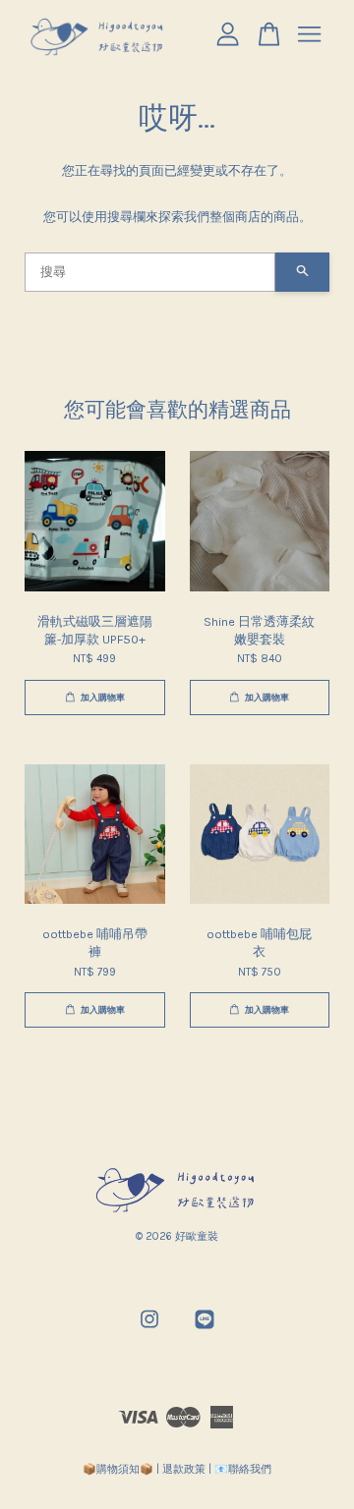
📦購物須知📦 (118, 1469)
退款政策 (184, 1469)
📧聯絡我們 (242, 1469)
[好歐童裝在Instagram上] (149, 1329)
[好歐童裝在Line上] (204, 1329)
